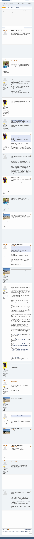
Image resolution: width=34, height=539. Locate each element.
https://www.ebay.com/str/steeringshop (16, 505)
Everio (5, 213)
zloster (5, 284)
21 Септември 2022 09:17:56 (14, 245)
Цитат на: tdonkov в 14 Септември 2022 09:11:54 (18, 135)
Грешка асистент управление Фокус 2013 (16, 30)
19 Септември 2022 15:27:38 (14, 178)
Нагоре (3, 529)
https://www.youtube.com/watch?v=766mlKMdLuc (18, 336)
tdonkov (5, 30)
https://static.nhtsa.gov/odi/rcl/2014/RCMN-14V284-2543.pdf (19, 349)
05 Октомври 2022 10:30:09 (14, 381)
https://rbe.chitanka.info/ (26, 359)
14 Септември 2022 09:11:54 (14, 31)
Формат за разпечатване (28, 529)
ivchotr (5, 99)
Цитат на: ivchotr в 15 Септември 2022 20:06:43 (18, 120)
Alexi (5, 59)
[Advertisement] (17, 20)
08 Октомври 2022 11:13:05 (14, 429)
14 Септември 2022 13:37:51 (14, 60)
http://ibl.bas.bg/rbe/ (20, 359)
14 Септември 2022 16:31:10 (14, 77)
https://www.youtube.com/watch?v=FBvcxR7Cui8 (18, 339)
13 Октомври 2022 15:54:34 (14, 446)
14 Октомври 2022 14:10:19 (14, 461)
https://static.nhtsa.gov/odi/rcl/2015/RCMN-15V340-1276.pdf (19, 350)
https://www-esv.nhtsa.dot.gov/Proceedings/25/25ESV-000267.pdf (21, 341)
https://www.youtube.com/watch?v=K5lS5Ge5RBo (18, 343)
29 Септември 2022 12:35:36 (14, 362)
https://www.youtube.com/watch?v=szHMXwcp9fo (18, 337)
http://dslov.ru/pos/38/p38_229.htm (15, 357)
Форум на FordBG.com (7, 3)
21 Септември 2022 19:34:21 (14, 268)
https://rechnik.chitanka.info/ (14, 359)
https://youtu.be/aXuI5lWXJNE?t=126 (17, 334)
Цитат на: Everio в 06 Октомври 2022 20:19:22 (18, 415)
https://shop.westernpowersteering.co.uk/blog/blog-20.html (20, 345)
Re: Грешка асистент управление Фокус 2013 (17, 59)
